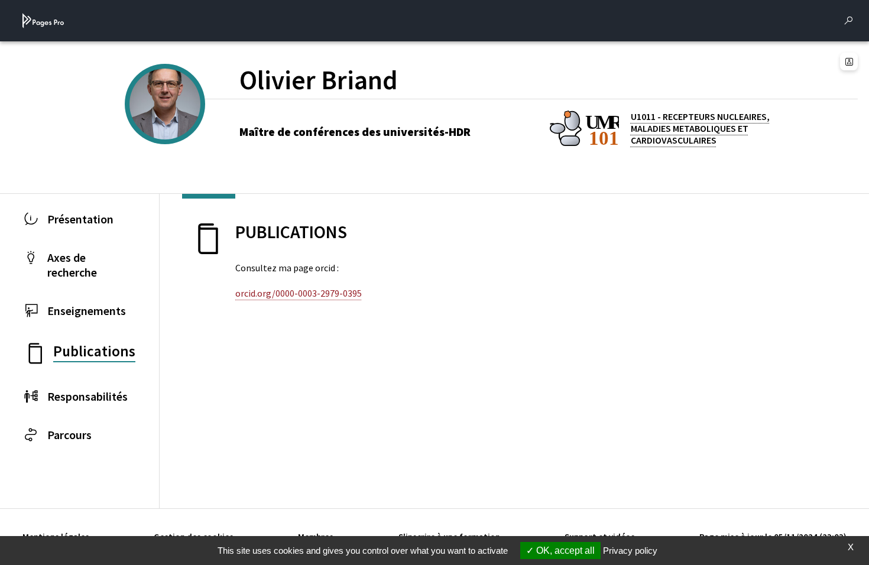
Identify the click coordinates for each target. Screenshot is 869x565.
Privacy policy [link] (630, 550)
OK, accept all (564, 550)
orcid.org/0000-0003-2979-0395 (298, 293)
